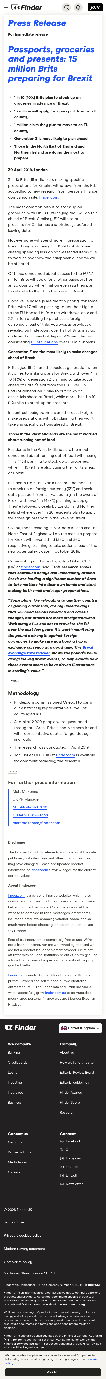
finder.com (48, 197)
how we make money (71, 1304)
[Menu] (6, 7)
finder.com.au (55, 993)
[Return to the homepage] (27, 7)
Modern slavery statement (24, 1249)
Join (95, 7)
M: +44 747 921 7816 (30, 807)
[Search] (66, 7)
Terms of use (14, 1222)
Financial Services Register (22, 1343)
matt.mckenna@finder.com (36, 823)
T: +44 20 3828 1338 (30, 815)
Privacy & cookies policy (23, 1235)
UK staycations (44, 342)
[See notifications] (78, 7)
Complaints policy (18, 1262)
